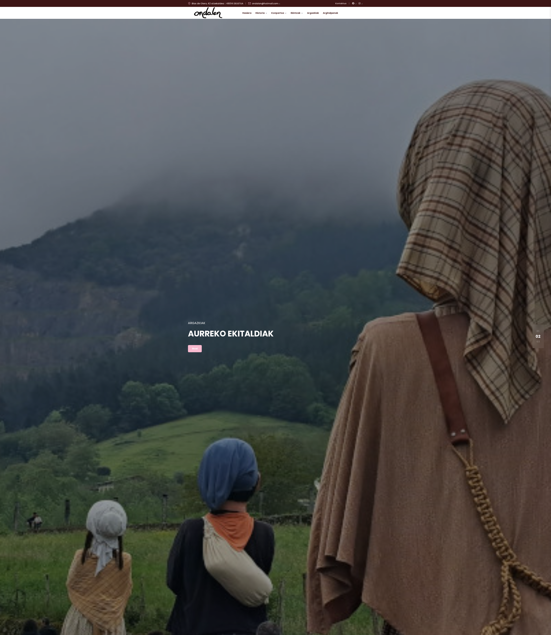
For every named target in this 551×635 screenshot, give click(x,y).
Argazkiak (313, 13)
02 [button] (538, 336)
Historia (260, 13)
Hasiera (246, 13)
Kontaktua (340, 3)
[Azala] (208, 13)
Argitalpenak (330, 13)
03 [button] (538, 341)
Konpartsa (277, 13)
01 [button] (538, 331)
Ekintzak (295, 13)
